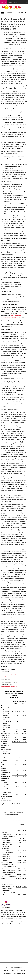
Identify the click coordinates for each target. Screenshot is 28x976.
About (7, 967)
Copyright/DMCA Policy (9, 973)
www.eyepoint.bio (5, 322)
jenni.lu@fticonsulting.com (8, 676)
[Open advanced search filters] (22, 12)
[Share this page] (26, 12)
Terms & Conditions (20, 970)
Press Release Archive (16, 967)
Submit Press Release (8, 970)
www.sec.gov (11, 653)
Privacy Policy (21, 973)
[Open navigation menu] (2, 12)
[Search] (19, 12)
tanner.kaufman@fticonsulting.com (10, 675)
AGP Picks (3, 2)
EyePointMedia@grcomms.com (9, 686)
